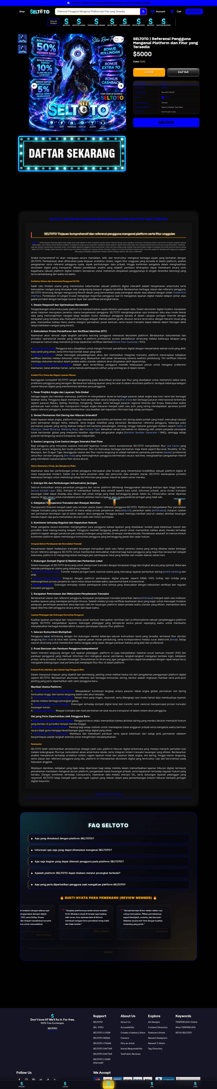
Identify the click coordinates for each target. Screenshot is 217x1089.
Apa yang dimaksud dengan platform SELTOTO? (64, 838)
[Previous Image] (34, 86)
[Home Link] (40, 11)
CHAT (195, 1087)
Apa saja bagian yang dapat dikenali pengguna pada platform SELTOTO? (79, 861)
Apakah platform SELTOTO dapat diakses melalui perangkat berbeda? (77, 873)
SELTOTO (166, 122)
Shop (22, 11)
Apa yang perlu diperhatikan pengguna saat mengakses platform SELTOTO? (80, 884)
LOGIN (149, 72)
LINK (152, 1087)
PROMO (22, 1087)
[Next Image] (120, 86)
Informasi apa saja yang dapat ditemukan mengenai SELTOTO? (73, 850)
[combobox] (97, 11)
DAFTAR (183, 72)
